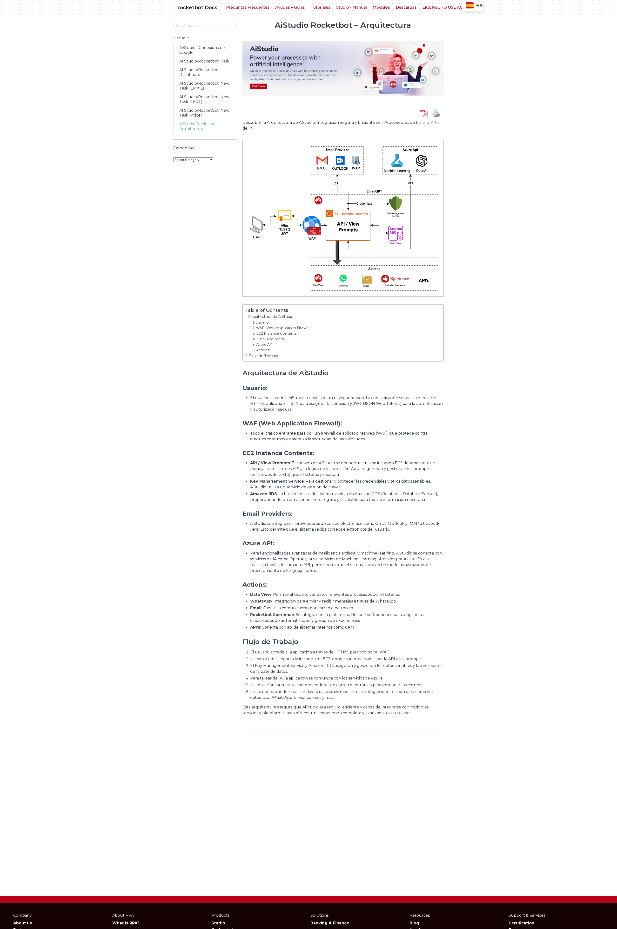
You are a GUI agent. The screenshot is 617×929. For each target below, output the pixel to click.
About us (22, 923)
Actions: (263, 350)
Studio (218, 923)
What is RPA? (125, 923)
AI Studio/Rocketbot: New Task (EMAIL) (204, 85)
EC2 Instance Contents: (276, 333)
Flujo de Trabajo (263, 356)
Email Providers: (270, 339)
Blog (414, 923)
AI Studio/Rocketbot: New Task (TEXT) (204, 99)
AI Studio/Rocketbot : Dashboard (200, 72)
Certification (521, 923)
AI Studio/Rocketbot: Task (204, 61)
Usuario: (262, 322)
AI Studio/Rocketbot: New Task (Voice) (204, 113)
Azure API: (265, 344)
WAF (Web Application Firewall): (284, 328)
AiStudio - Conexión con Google (202, 50)
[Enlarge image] (437, 145)
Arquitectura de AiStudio (270, 316)
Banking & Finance (329, 923)
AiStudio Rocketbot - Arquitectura (199, 126)
